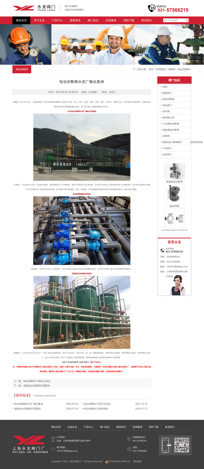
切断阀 (171, 69)
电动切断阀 (184, 69)
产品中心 (57, 20)
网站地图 (137, 461)
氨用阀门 (167, 93)
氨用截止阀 (168, 117)
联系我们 (146, 20)
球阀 (164, 87)
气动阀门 (167, 148)
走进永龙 (72, 427)
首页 (151, 69)
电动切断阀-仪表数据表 (96, 408)
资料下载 (129, 20)
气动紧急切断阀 (170, 123)
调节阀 (166, 111)
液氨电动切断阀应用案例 (36, 385)
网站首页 (21, 20)
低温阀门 (167, 154)
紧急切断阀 (168, 99)
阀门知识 (93, 20)
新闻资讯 (75, 20)
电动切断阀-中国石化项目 (36, 381)
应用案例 (111, 20)
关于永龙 (39, 20)
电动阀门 (167, 105)
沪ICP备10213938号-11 (119, 461)
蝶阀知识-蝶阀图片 (172, 142)
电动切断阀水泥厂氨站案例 (28, 404)
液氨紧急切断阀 (170, 130)
